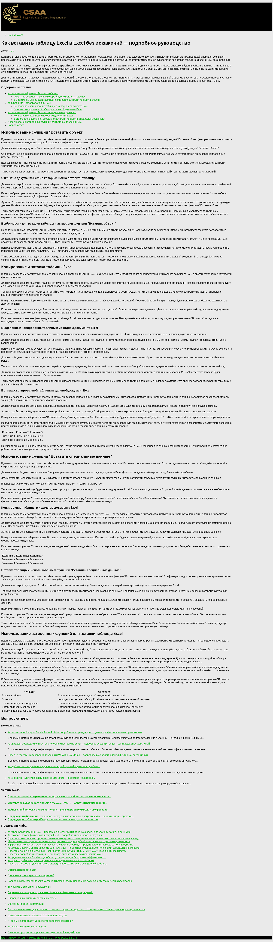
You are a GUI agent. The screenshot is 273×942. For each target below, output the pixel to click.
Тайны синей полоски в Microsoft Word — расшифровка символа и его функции (58, 809)
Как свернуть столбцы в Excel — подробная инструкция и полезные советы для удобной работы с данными (69, 831)
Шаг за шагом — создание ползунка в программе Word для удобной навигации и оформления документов (69, 841)
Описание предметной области (26, 903)
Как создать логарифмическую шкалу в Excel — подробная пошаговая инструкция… (56, 834)
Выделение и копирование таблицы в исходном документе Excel (51, 105)
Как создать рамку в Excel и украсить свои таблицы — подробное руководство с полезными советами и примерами (74, 847)
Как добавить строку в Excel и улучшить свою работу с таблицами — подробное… (54, 766)
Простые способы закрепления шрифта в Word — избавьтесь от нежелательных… (59, 796)
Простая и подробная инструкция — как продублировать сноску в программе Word (55, 853)
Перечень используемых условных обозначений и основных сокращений (50, 892)
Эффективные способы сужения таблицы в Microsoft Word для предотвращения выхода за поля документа (70, 844)
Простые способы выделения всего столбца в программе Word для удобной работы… (57, 863)
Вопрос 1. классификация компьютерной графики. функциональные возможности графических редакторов (70, 880)
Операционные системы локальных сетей (32, 897)
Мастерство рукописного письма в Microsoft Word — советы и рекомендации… (57, 802)
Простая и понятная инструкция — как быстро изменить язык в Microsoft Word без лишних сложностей (67, 850)
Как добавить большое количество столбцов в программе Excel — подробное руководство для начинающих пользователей (79, 743)
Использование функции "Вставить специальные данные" (42, 112)
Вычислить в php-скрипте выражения (29, 886)
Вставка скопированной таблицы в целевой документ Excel (48, 109)
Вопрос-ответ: (16, 124)
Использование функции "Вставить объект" (33, 93)
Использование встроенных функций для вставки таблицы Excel (45, 121)
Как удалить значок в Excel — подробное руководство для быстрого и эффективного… (57, 857)
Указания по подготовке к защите (27, 926)
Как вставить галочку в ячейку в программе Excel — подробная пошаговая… (51, 777)
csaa (11, 50)
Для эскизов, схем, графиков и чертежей (31, 875)
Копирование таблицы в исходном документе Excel (43, 115)
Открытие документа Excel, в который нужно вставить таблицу (49, 96)
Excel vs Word (15, 34)
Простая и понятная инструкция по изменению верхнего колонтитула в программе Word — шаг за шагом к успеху (73, 838)
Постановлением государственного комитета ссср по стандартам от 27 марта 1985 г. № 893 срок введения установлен (76, 909)
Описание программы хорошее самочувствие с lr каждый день (44, 932)
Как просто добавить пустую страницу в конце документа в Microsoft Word (51, 860)
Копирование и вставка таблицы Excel (30, 102)
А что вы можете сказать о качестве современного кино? (40, 920)
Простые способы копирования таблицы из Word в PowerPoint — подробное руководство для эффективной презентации (78, 754)
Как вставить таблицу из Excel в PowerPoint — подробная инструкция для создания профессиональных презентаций (75, 732)
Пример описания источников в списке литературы (37, 915)
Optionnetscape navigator (22, 869)
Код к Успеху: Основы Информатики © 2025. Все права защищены (39, 937)
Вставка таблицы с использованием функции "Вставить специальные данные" (59, 118)
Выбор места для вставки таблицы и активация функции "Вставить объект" (57, 99)
